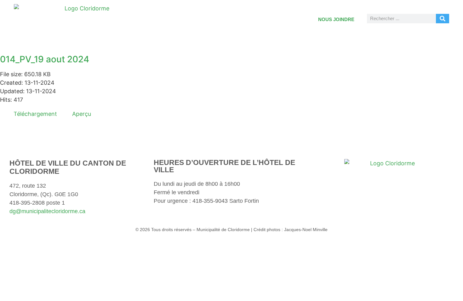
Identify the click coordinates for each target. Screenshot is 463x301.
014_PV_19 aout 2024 (44, 59)
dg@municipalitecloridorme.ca (47, 211)
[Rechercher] (442, 18)
